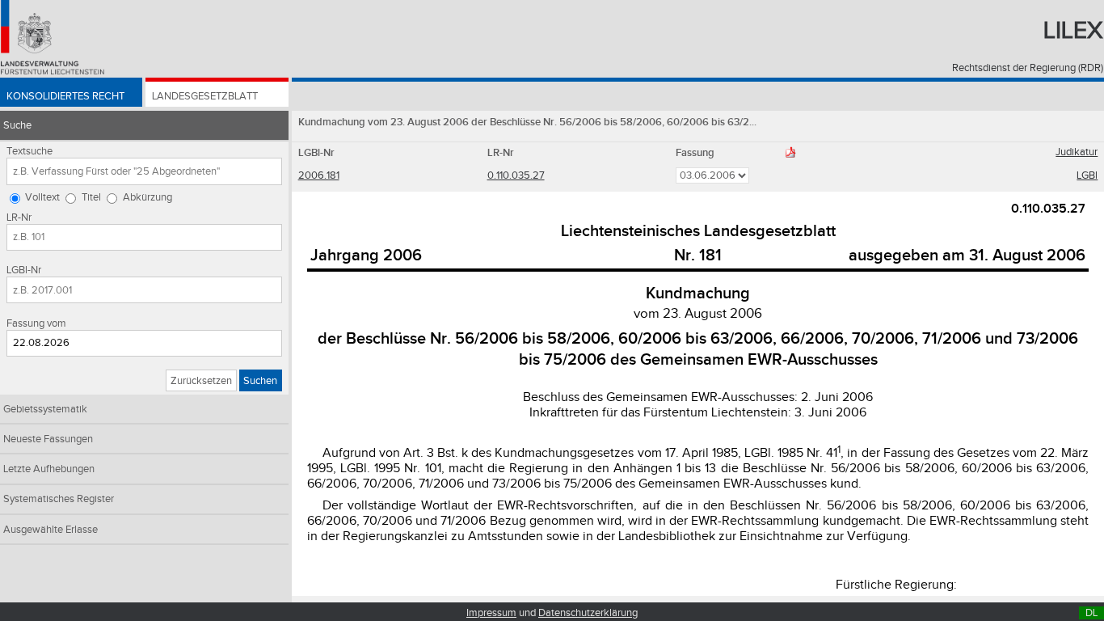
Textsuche (29, 151)
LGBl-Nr (23, 270)
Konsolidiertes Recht (65, 96)
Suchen (260, 380)
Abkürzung (147, 197)
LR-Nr (19, 217)
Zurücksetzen (201, 380)
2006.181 (318, 175)
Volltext (42, 197)
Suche (17, 125)
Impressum (491, 612)
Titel (91, 197)
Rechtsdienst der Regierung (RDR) (1027, 67)
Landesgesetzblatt (205, 96)
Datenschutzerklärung (588, 612)
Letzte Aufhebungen (49, 469)
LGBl (1087, 175)
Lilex (1073, 30)
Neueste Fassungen (48, 439)
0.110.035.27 (516, 175)
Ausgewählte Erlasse (50, 529)
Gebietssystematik (45, 409)
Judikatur (1077, 152)
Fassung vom (36, 323)
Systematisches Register (58, 498)
